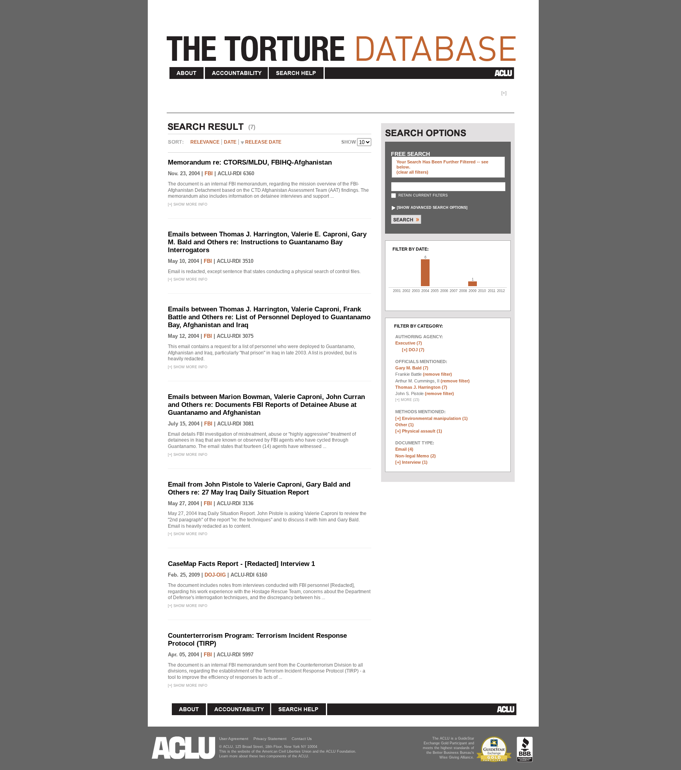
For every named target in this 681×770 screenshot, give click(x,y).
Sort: (178, 145)
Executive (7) (408, 343)
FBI (209, 173)
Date (230, 142)
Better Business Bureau (525, 749)
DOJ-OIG (215, 575)
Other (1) (404, 424)
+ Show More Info (187, 204)
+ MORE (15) (407, 400)
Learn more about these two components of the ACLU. (264, 756)
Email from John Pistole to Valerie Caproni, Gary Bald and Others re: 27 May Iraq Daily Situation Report (259, 488)
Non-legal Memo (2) (415, 455)
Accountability (236, 73)
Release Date (263, 142)
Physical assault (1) (422, 431)
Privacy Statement (270, 738)
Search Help (296, 73)
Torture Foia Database (344, 44)
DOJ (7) (416, 349)
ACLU (421, 73)
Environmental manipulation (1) (435, 418)
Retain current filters (422, 195)
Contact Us (302, 738)
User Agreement (233, 738)
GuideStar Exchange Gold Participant (495, 749)
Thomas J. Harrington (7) (421, 387)
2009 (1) (472, 283)
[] (432, 208)
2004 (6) (425, 272)
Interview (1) (415, 462)
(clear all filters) (412, 172)
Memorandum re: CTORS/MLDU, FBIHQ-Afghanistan (250, 162)
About (186, 73)
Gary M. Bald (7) (411, 367)
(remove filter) (437, 374)
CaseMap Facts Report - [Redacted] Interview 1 (241, 564)
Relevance (205, 142)
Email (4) (404, 449)
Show (349, 143)
